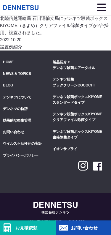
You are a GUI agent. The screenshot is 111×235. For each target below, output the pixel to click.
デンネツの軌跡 (15, 109)
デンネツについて (17, 97)
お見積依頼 (26, 227)
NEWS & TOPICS (17, 74)
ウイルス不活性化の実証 (22, 143)
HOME (8, 62)
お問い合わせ (13, 132)
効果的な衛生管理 (17, 120)
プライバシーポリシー (20, 155)
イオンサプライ (65, 149)
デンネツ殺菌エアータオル (74, 68)
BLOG (8, 85)
